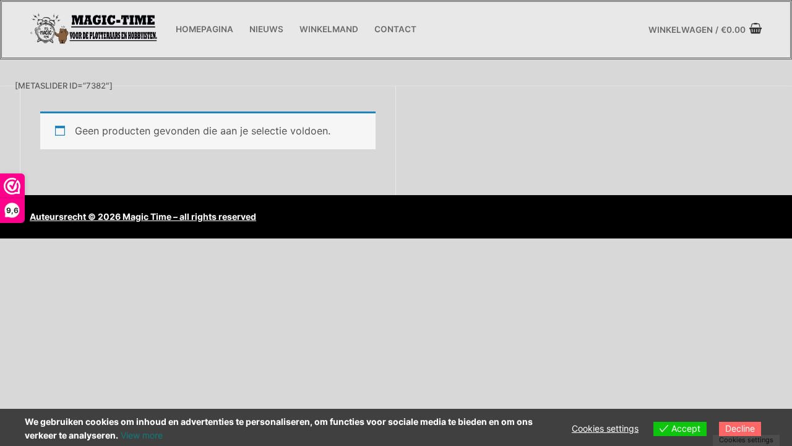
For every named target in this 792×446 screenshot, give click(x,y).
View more (142, 435)
